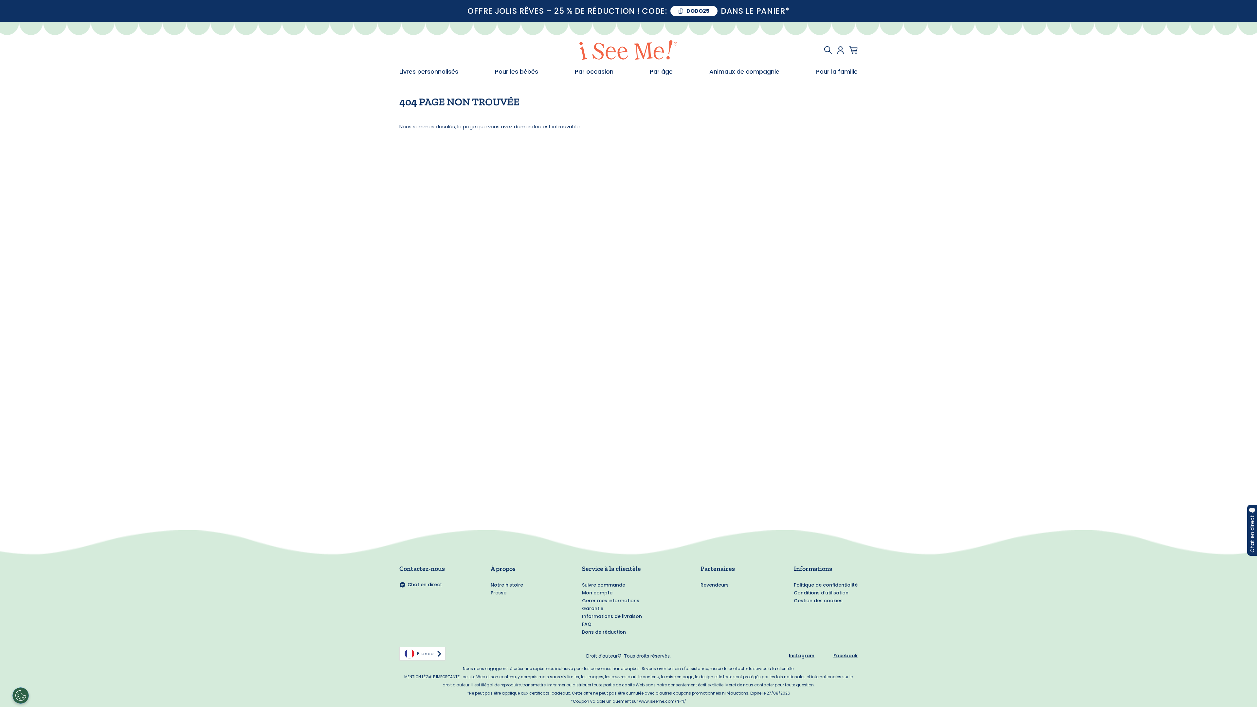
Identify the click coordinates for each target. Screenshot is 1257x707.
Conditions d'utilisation (821, 592)
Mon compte (597, 592)
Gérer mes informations (610, 600)
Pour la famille (837, 72)
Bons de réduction (604, 632)
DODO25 (697, 11)
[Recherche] (828, 50)
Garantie (592, 608)
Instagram (801, 655)
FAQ (587, 624)
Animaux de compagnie (744, 72)
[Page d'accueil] (628, 50)
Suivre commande (603, 585)
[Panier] (853, 50)
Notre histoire (507, 585)
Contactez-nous (422, 568)
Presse (498, 592)
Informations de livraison (612, 616)
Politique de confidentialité (826, 585)
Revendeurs (715, 585)
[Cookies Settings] (20, 695)
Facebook (845, 655)
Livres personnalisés (428, 72)
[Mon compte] (840, 50)
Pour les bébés (516, 72)
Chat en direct (425, 584)
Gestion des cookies (818, 600)
